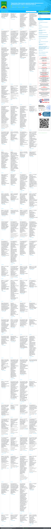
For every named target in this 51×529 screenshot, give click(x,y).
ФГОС (39, 23)
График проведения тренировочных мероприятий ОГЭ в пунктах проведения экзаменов (32, 154)
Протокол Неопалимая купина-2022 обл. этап (33, 360)
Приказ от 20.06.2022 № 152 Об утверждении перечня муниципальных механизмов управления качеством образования (5, 384)
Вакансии (40, 28)
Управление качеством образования (42, 30)
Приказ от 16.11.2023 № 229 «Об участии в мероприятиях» (33, 267)
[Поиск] (37, 11)
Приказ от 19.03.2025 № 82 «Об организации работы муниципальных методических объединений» (24, 154)
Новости (40, 17)
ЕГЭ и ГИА (40, 25)
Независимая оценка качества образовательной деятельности (43, 36)
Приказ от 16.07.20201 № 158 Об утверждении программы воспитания (14, 407)
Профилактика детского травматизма (42, 44)
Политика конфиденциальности (42, 132)
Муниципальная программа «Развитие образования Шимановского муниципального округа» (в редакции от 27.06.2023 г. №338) (33, 306)
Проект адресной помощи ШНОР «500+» (43, 42)
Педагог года (40, 50)
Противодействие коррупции (43, 22)
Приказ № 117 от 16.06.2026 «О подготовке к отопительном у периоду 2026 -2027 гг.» (14, 15)
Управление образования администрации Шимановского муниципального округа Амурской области (27, 3)
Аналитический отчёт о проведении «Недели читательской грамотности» (15, 211)
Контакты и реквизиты (42, 53)
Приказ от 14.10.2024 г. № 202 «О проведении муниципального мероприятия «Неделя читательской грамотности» (24, 212)
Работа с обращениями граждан (43, 52)
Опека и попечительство (42, 38)
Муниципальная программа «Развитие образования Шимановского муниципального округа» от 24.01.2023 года (33, 322)
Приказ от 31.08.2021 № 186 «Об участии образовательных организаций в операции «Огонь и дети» (14, 517)
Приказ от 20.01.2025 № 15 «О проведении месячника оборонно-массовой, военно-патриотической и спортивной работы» (5, 212)
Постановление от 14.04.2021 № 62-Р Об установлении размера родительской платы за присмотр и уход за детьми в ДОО (33, 407)
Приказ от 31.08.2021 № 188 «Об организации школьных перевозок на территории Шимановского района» (5, 518)
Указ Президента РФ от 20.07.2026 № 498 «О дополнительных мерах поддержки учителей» (4, 15)
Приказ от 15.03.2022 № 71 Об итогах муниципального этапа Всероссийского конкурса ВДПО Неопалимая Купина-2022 (24, 422)
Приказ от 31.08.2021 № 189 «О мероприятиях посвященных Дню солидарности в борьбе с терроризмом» (33, 486)
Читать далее (4, 18)
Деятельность (41, 20)
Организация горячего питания (43, 34)
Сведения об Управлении (42, 55)
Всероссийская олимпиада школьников (42, 32)
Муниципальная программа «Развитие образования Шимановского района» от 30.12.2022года (14, 338)
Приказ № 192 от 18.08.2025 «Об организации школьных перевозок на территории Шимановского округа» (33, 108)
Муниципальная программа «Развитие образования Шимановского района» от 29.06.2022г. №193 (33, 383)
